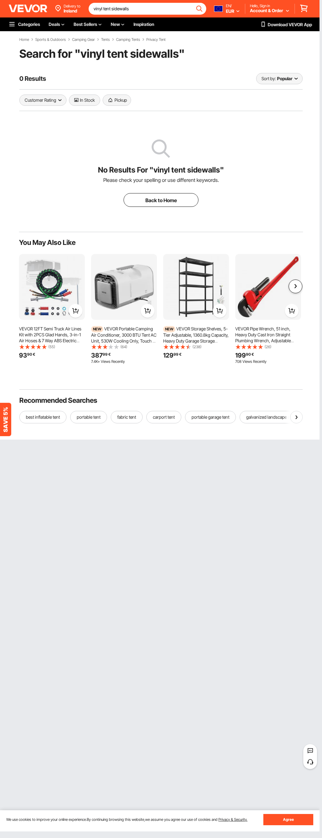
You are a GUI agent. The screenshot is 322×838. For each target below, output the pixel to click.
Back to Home (161, 200)
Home (24, 39)
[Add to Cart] (75, 311)
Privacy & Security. (232, 819)
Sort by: (268, 78)
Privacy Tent (156, 39)
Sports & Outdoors (50, 39)
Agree (288, 819)
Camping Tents (128, 39)
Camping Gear (83, 39)
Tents (105, 39)
